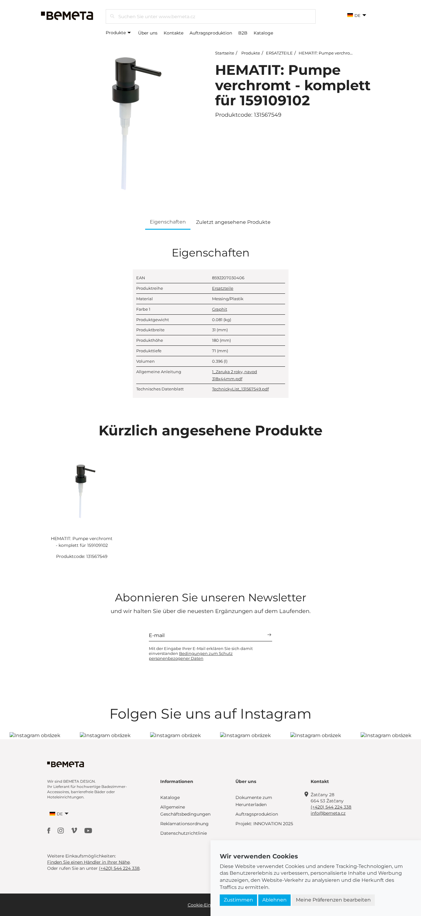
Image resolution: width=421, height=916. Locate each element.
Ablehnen (274, 900)
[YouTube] (88, 830)
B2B (242, 33)
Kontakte (173, 33)
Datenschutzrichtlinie (183, 833)
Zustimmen (238, 900)
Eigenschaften (168, 222)
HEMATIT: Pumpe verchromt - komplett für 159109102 (352, 52)
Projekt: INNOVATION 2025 (264, 823)
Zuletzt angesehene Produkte (233, 222)
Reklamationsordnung (184, 823)
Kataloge (263, 33)
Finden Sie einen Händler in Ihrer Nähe (88, 862)
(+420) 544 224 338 (331, 807)
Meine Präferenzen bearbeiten (333, 900)
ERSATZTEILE (279, 52)
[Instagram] (61, 830)
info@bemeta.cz (328, 813)
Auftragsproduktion (211, 33)
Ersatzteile (222, 288)
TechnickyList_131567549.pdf (240, 388)
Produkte (116, 32)
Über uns (147, 33)
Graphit (219, 309)
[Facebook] (49, 830)
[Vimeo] (74, 830)
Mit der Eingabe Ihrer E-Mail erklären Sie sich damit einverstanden (201, 653)
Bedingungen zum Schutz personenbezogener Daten (191, 656)
